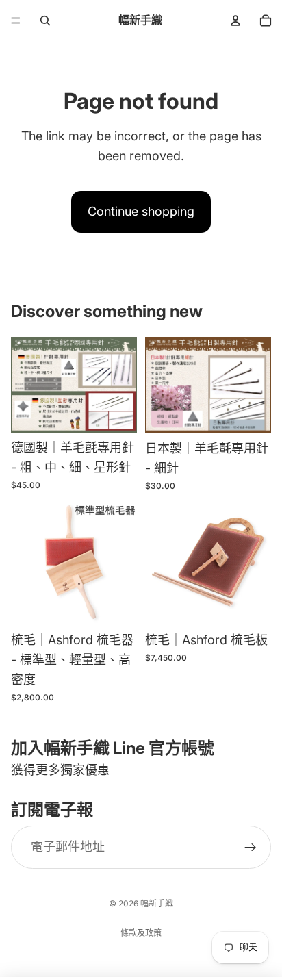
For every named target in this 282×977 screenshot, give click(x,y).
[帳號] (235, 20)
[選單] (15, 20)
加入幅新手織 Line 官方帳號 (112, 748)
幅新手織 (156, 903)
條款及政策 (141, 933)
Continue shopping (141, 211)
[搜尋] (45, 20)
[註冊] (250, 847)
